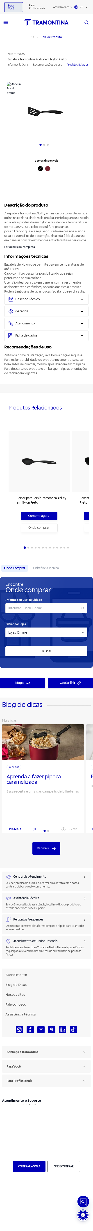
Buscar (46, 651)
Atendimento (61, 7)
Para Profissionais (37, 7)
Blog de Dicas (16, 985)
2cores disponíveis (46, 160)
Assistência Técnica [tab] (45, 568)
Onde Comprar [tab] (14, 568)
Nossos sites (15, 995)
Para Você (11, 7)
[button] (83, 1215)
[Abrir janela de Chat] (83, 1201)
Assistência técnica (20, 1014)
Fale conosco (15, 1004)
